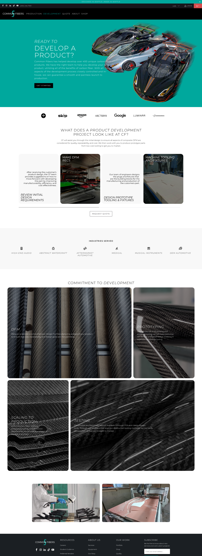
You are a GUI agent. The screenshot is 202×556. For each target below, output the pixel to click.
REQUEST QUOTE (101, 214)
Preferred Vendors (67, 553)
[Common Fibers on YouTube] (17, 6)
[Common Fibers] (13, 13)
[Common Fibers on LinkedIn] (10, 6)
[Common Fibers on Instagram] (6, 6)
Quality (119, 553)
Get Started (44, 85)
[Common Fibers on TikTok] (14, 6)
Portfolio (119, 545)
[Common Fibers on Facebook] (3, 6)
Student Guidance (67, 549)
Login (189, 6)
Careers (63, 545)
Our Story (91, 553)
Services (91, 545)
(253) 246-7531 (26, 6)
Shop (118, 549)
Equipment (92, 549)
